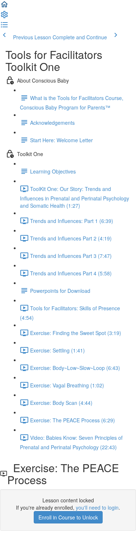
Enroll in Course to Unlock (68, 517)
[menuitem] (4, 16)
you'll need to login (97, 507)
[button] (4, 6)
